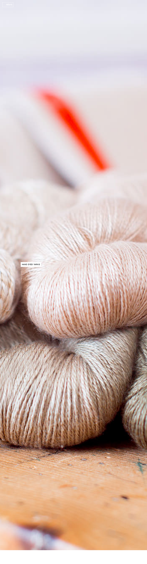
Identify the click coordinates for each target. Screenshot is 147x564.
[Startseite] (34, 557)
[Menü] (123, 556)
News (9, 4)
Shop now (32, 286)
